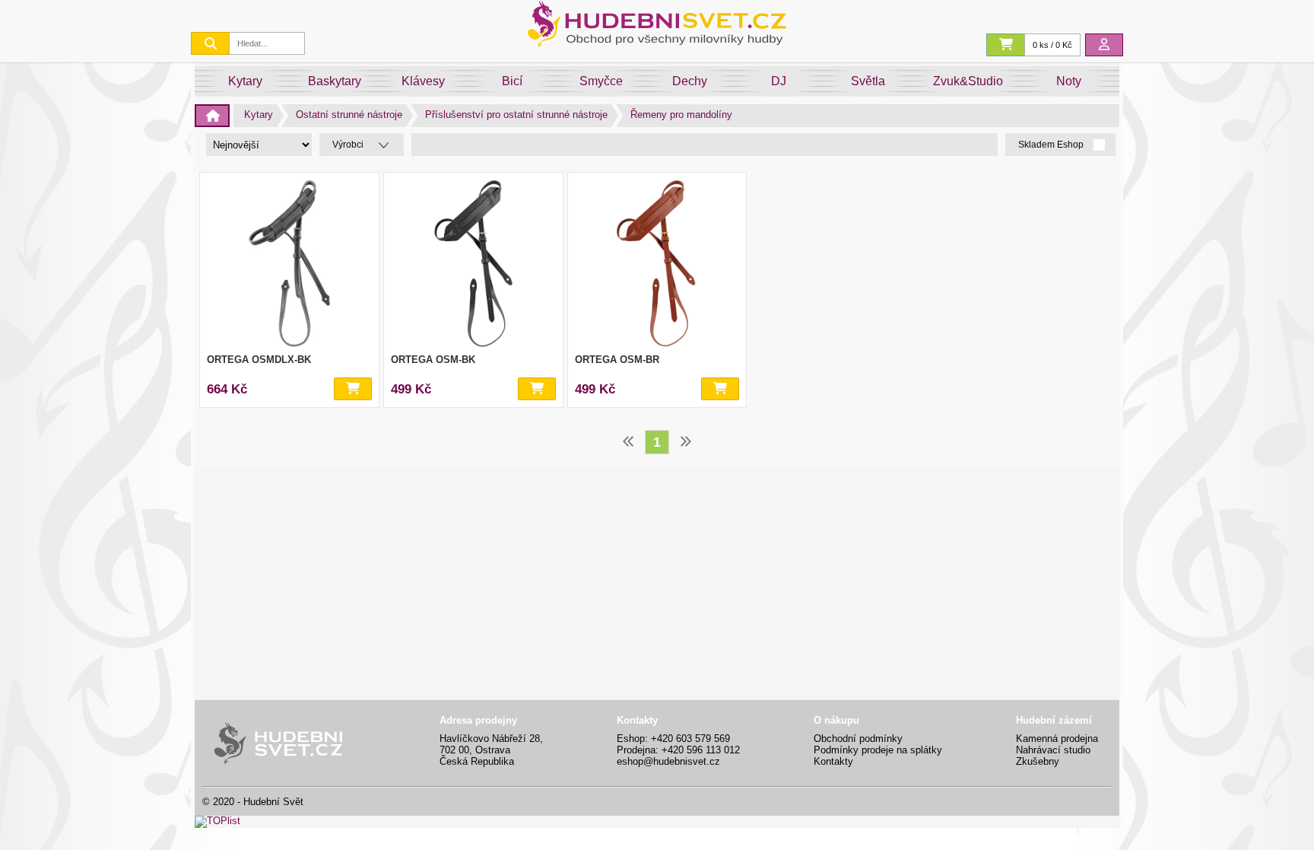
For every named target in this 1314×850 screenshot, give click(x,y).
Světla (868, 81)
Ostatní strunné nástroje (349, 114)
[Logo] (657, 43)
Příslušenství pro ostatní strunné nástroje (516, 114)
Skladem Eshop (1052, 145)
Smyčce (601, 81)
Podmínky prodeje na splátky (878, 750)
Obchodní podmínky (858, 738)
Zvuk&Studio (968, 81)
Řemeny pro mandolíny (681, 114)
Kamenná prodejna (1057, 738)
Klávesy (423, 81)
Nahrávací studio (1053, 750)
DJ (778, 81)
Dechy (689, 81)
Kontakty (833, 761)
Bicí (512, 81)
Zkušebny (1037, 761)
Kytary (245, 81)
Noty (1068, 81)
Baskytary (334, 81)
